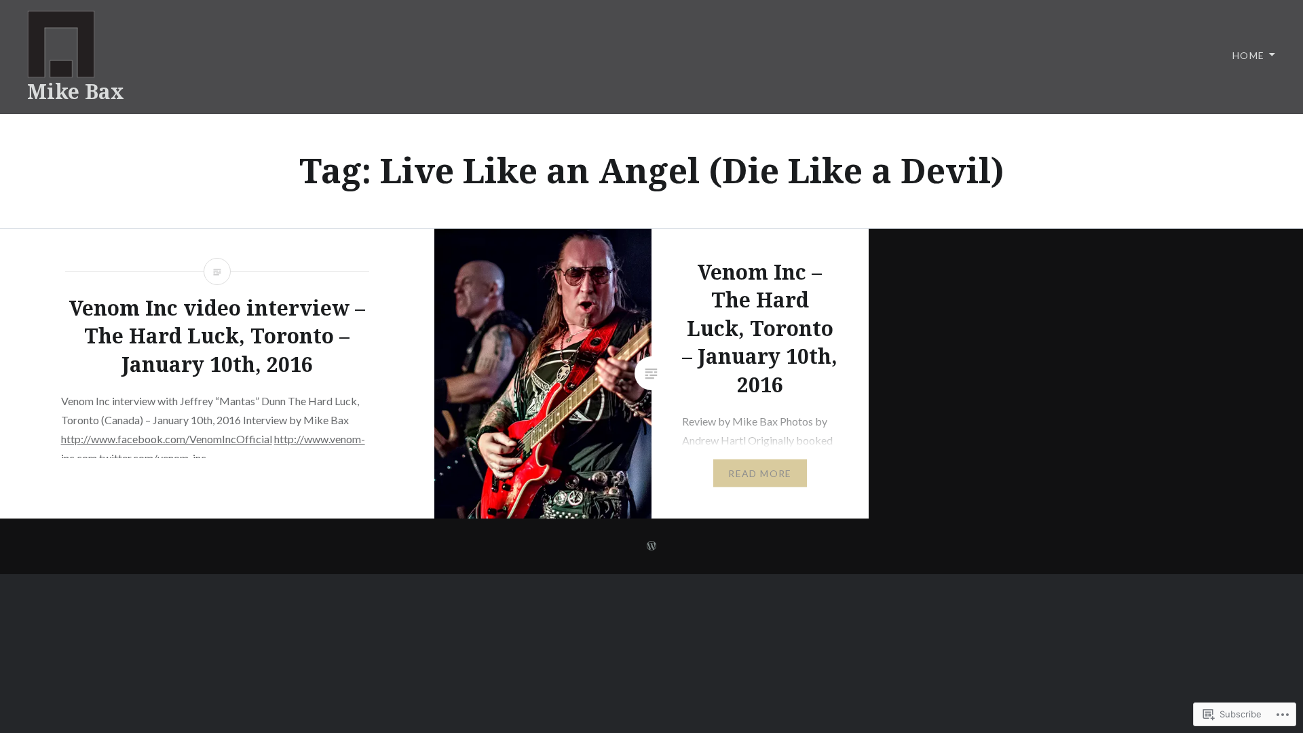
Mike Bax (75, 91)
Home (1248, 55)
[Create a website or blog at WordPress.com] (651, 546)
